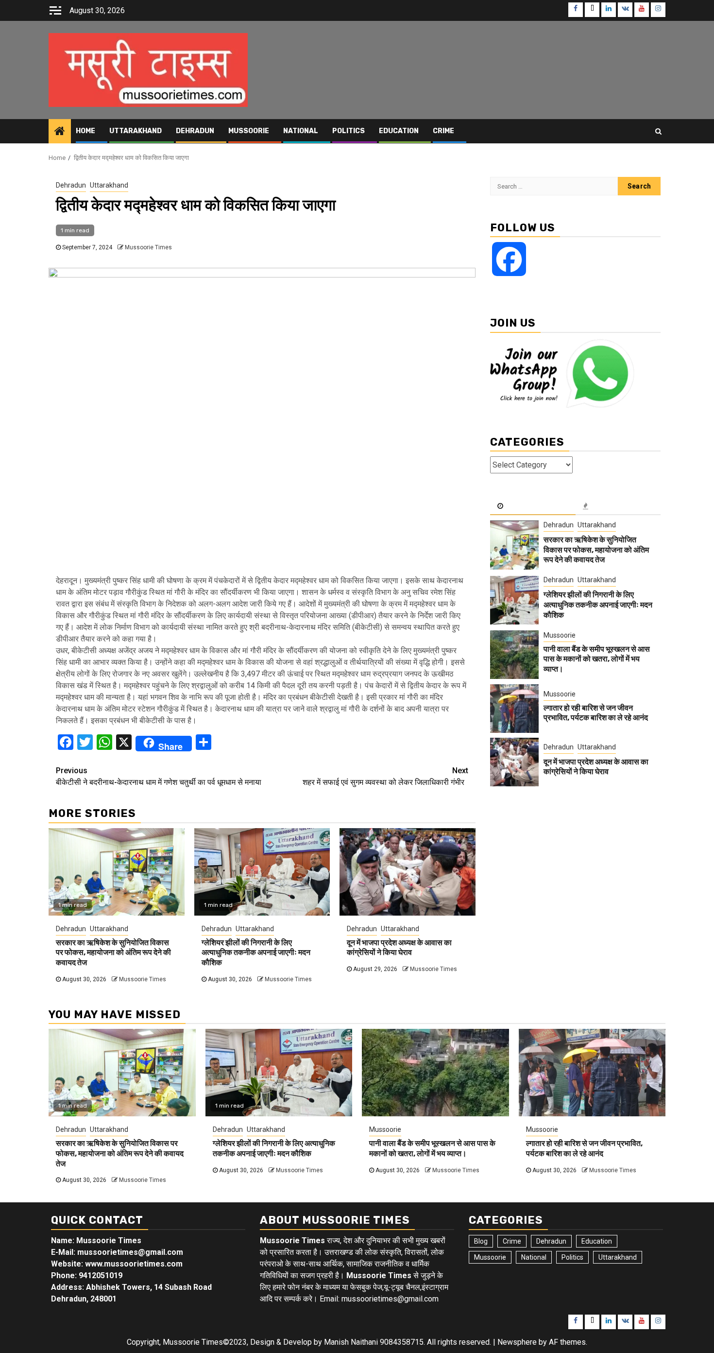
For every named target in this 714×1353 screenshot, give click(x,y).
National (300, 131)
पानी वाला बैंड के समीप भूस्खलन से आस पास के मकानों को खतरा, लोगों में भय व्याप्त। (597, 659)
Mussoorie (248, 131)
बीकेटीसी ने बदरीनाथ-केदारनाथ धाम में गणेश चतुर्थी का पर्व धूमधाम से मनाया (158, 776)
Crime (443, 131)
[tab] (533, 506)
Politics (348, 131)
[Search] (658, 131)
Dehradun (195, 131)
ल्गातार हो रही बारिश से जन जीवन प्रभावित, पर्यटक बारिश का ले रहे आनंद (596, 713)
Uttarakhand (135, 131)
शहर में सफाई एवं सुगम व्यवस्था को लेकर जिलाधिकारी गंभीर (385, 776)
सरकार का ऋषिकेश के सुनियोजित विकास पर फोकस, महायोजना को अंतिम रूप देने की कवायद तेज (113, 953)
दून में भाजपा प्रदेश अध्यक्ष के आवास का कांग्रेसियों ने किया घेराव (399, 947)
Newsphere (517, 1342)
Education (399, 131)
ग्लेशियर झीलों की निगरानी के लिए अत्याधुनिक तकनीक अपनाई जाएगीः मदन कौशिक (256, 953)
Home (85, 131)
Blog (481, 1241)
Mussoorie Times (148, 247)
